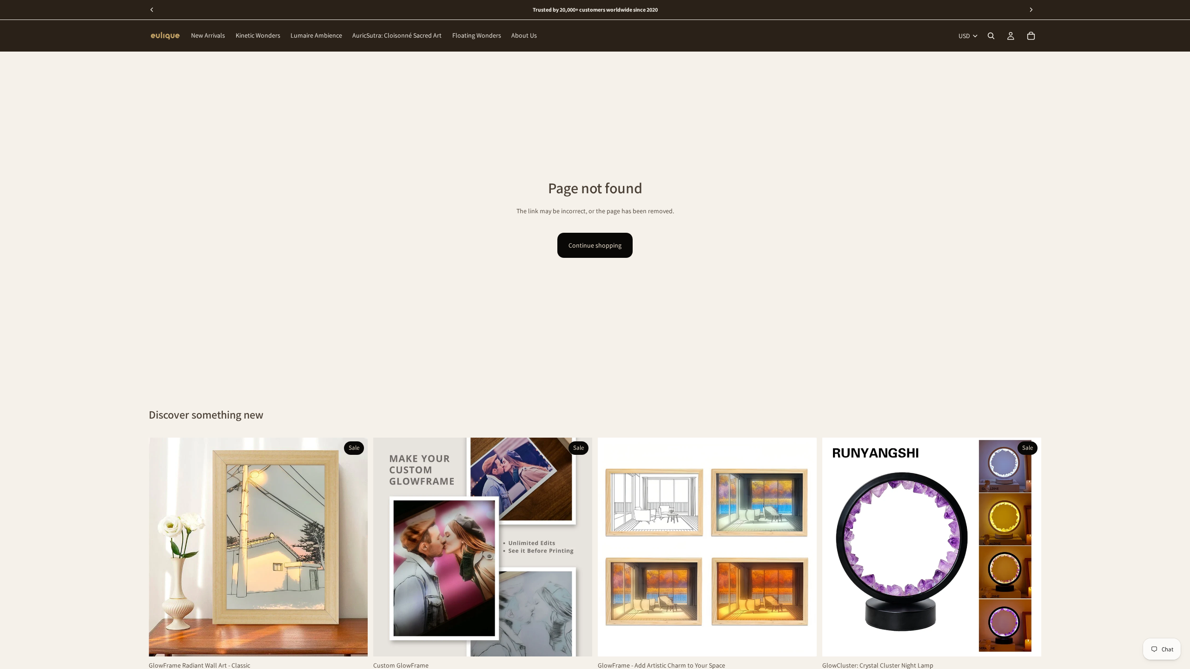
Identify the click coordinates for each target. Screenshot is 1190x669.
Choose (361, 642)
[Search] (991, 36)
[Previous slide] (163, 547)
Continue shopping (595, 245)
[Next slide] (354, 547)
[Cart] (1031, 36)
